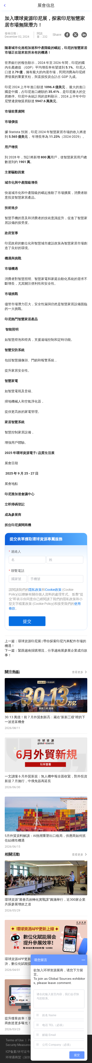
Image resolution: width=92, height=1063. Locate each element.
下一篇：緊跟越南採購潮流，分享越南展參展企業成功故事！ (46, 652)
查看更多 (78, 672)
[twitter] (75, 35)
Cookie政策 (53, 589)
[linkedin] (84, 35)
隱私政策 (35, 589)
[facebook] (67, 35)
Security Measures (18, 1045)
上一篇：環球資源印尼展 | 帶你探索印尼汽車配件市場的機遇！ (45, 643)
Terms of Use (15, 1040)
